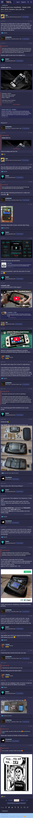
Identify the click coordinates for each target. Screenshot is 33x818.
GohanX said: (5, 550)
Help (18, 816)
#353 (31, 65)
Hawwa (7, 356)
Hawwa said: (4, 391)
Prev (11, 800)
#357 (31, 204)
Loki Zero (9, 263)
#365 (31, 495)
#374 (31, 726)
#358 (31, 238)
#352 (31, 43)
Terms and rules (4, 816)
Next (22, 800)
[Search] (31, 2)
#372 (31, 680)
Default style (5, 814)
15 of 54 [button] (16, 800)
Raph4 (7, 59)
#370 (31, 650)
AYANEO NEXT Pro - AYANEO (8, 109)
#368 (31, 615)
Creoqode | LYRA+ (12, 312)
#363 (31, 419)
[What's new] (28, 2)
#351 (31, 21)
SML (3, 11)
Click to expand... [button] (16, 104)
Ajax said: (4, 46)
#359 (31, 283)
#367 (31, 547)
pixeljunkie (8, 37)
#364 (31, 483)
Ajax (6, 15)
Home (21, 816)
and (6, 227)
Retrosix (3, 503)
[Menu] (2, 2)
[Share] (29, 21)
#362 (31, 388)
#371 (31, 662)
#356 (31, 181)
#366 (31, 527)
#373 (31, 697)
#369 (31, 633)
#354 (31, 132)
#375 (31, 745)
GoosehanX (8, 477)
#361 (31, 361)
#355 (31, 164)
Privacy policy (12, 816)
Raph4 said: (4, 135)
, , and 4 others (11, 473)
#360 (31, 328)
